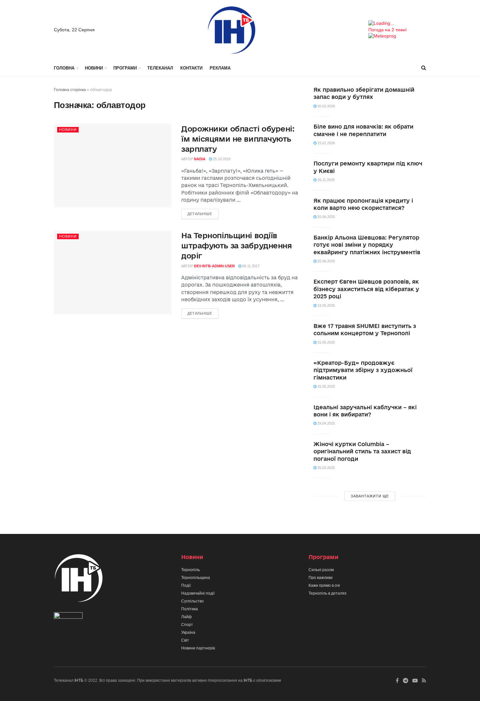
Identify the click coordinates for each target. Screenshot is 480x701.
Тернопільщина (195, 577)
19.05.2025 (325, 305)
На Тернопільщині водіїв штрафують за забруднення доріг (236, 245)
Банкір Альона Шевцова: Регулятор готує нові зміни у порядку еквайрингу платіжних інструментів (366, 244)
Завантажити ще (370, 496)
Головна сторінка (70, 89)
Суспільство (192, 601)
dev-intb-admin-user (214, 266)
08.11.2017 (250, 266)
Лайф (186, 617)
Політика (189, 609)
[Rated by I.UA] (68, 617)
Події (186, 585)
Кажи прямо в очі (324, 585)
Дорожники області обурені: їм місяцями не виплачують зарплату (238, 138)
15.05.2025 (325, 342)
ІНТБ (78, 680)
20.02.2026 (325, 106)
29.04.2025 (325, 423)
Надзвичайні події (198, 593)
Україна (188, 632)
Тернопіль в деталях (327, 593)
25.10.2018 (221, 159)
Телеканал (160, 68)
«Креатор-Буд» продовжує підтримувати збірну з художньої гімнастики (362, 370)
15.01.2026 (325, 143)
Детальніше (199, 214)
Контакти (191, 68)
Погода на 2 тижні (387, 29)
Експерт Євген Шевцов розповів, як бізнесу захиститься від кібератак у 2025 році (366, 288)
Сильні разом (321, 570)
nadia (199, 159)
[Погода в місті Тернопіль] (397, 23)
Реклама (220, 68)
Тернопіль (190, 570)
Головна (64, 68)
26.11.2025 (325, 180)
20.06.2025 (325, 217)
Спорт (187, 624)
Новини (94, 68)
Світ (185, 640)
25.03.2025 (325, 468)
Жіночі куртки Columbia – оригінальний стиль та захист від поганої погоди (362, 451)
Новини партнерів (198, 648)
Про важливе (321, 577)
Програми (125, 68)
